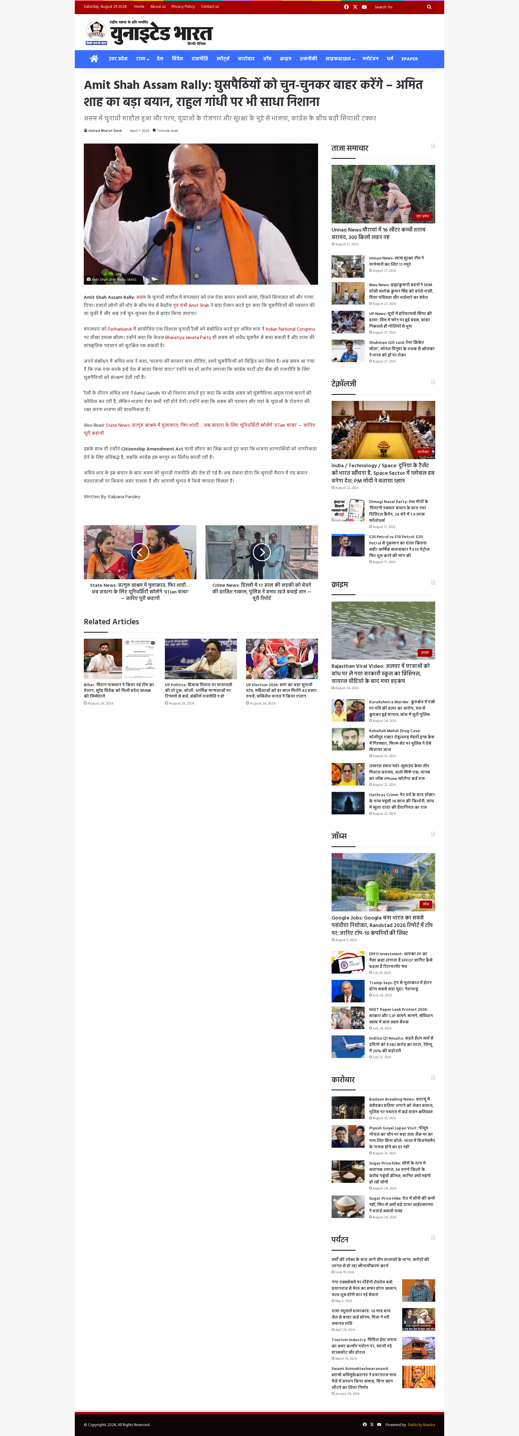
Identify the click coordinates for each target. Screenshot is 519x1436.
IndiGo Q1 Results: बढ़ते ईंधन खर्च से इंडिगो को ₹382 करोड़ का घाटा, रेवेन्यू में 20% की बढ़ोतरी (401, 1045)
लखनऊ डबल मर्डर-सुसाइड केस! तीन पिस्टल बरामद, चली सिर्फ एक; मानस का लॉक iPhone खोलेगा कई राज (399, 772)
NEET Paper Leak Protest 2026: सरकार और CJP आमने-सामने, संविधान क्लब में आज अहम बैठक (401, 1016)
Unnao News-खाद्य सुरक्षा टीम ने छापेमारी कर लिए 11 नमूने (396, 261)
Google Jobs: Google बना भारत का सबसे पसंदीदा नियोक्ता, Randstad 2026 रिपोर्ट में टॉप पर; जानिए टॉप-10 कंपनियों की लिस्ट (382, 926)
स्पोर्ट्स (223, 59)
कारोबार (246, 59)
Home (139, 7)
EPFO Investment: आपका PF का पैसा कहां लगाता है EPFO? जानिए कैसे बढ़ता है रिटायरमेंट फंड (400, 960)
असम (141, 297)
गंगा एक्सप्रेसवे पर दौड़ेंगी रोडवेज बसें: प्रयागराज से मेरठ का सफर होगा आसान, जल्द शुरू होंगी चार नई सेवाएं (364, 1288)
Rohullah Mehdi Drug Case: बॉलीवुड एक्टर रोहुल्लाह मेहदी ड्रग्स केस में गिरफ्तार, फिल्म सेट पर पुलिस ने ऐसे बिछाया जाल (401, 740)
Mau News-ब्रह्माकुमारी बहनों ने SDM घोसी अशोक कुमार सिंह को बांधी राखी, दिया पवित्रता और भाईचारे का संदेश (401, 291)
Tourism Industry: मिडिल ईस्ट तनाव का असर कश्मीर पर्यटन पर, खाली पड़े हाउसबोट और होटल (364, 1346)
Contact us (210, 7)
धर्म (390, 59)
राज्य (140, 59)
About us (157, 7)
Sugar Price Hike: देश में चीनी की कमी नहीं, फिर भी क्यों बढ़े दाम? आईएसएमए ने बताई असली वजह (402, 1205)
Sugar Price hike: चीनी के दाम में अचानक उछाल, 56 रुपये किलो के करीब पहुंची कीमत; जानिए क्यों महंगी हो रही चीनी (400, 1173)
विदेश (177, 59)
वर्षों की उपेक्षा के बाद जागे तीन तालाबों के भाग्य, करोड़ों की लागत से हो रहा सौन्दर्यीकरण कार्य (380, 1263)
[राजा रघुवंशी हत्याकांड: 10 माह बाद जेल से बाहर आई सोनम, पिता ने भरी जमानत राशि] (418, 1319)
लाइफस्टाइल (338, 59)
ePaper (410, 59)
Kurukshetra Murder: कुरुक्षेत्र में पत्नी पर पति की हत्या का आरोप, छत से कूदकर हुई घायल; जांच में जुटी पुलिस (402, 708)
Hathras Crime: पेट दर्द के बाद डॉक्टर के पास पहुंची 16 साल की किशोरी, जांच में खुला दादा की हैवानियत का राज (402, 801)
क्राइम (285, 59)
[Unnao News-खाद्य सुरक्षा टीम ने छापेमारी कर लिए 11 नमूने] (348, 266)
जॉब (267, 59)
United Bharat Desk (105, 131)
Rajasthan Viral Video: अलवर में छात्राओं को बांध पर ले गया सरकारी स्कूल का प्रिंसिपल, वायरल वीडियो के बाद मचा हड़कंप (381, 674)
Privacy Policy (183, 7)
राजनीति (200, 59)
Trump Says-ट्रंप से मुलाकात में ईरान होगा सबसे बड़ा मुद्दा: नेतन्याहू (400, 986)
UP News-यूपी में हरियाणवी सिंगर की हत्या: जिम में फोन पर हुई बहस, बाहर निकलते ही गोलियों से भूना (400, 320)
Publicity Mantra (421, 1425)
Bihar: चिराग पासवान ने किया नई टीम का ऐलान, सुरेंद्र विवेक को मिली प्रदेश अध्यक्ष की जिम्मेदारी (119, 691)
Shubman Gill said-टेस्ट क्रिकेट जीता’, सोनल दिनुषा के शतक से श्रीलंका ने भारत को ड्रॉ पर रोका (402, 349)
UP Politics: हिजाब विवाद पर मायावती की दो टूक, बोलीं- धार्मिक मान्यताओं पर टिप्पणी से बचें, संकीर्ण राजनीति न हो (198, 691)
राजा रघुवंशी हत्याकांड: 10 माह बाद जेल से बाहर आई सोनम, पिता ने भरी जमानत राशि (361, 1317)
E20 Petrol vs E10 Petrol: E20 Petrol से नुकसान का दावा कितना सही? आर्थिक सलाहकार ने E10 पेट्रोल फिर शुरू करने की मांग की (399, 546)
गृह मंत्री (191, 306)
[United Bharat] (149, 32)
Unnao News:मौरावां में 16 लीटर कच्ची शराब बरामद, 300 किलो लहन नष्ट (379, 234)
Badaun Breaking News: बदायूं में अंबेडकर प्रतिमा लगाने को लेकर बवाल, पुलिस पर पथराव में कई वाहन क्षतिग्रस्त (401, 1106)
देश (160, 59)
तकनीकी (308, 59)
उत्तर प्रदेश (118, 59)
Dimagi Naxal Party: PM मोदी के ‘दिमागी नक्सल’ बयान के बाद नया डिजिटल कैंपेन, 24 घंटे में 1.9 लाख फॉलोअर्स (398, 511)
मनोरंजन (370, 59)
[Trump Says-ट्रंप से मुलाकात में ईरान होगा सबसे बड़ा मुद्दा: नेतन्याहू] (348, 991)
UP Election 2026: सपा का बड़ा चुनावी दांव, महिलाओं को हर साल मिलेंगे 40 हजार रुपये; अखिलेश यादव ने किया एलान (281, 691)
